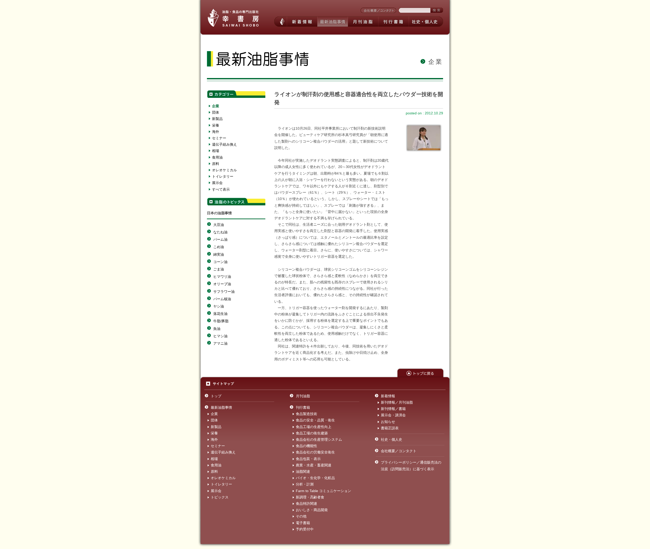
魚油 (216, 329)
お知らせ (388, 422)
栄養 (215, 125)
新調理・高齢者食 (310, 497)
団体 (215, 112)
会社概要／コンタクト (398, 451)
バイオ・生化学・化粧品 (315, 478)
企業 (215, 106)
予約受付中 (305, 529)
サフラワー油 (224, 291)
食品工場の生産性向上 (313, 427)
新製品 (217, 119)
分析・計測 (305, 484)
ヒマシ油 (220, 336)
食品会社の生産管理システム (319, 439)
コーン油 (220, 262)
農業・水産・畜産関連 (313, 465)
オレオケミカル (224, 170)
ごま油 (218, 269)
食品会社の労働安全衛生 (315, 452)
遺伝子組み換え (224, 144)
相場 (215, 151)
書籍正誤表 (390, 428)
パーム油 (220, 239)
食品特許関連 (306, 503)
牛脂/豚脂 (221, 321)
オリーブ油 (222, 284)
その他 (301, 516)
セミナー (219, 138)
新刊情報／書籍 (393, 409)
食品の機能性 (306, 446)
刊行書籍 (303, 407)
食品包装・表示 (308, 459)
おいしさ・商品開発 (312, 510)
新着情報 (388, 396)
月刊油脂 (303, 396)
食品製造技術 (306, 414)
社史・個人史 (391, 439)
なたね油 (220, 232)
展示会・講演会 (393, 415)
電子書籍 (303, 523)
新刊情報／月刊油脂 (397, 402)
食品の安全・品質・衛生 (315, 420)
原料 (215, 164)
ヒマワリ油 (222, 276)
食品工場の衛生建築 (312, 433)
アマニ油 (220, 343)
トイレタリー (222, 176)
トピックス (220, 497)
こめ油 (218, 247)
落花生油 (220, 314)
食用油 (217, 157)
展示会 (217, 183)
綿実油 (218, 254)
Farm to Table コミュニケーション (323, 491)
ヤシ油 (218, 306)
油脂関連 (303, 471)
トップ (216, 396)
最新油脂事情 (221, 407)
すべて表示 (221, 189)
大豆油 (218, 225)
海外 (215, 132)
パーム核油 (222, 299)
